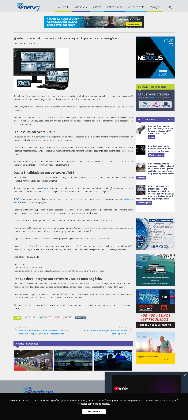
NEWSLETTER (136, 7)
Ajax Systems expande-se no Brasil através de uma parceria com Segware (160, 148)
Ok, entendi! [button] (94, 411)
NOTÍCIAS (80, 7)
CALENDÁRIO (114, 7)
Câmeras (141, 177)
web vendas (45, 188)
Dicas (151, 137)
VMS (46, 136)
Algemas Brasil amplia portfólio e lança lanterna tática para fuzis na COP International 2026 (160, 129)
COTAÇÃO (155, 7)
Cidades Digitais (144, 202)
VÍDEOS (97, 7)
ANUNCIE (63, 7)
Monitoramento (156, 154)
